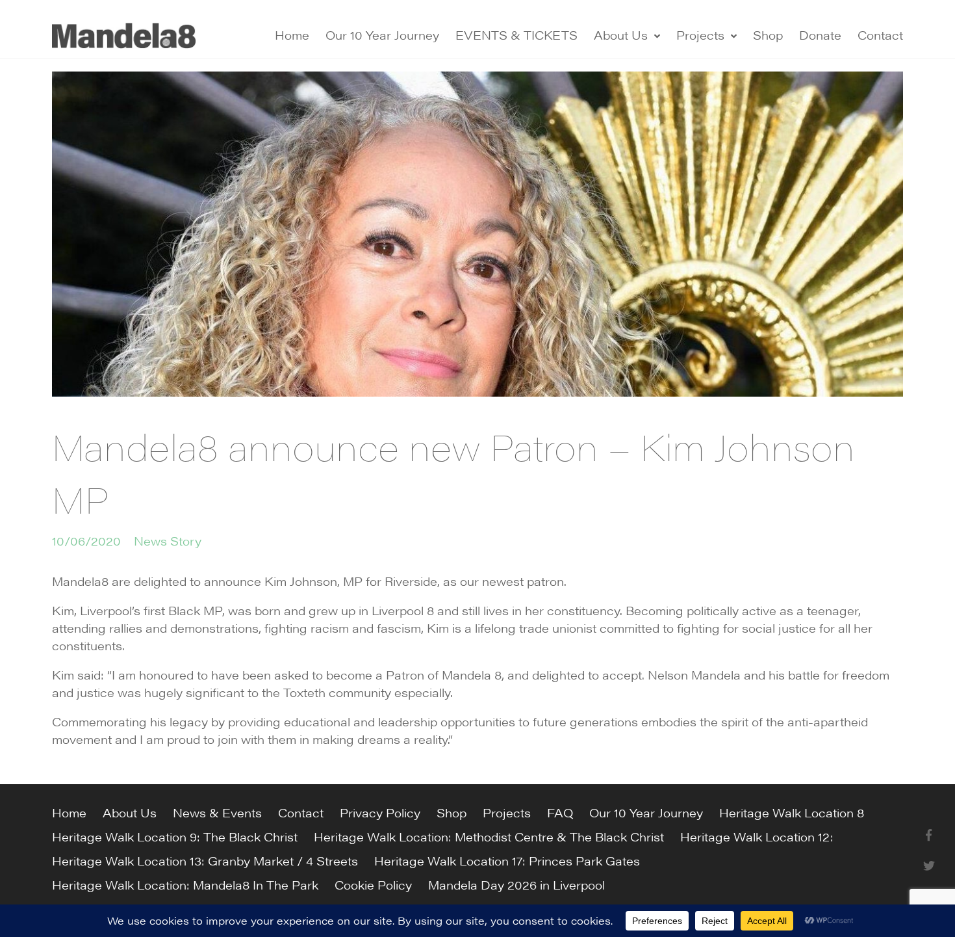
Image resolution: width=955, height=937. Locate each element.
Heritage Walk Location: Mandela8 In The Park (185, 885)
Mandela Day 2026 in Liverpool (516, 885)
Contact (880, 35)
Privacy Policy (380, 812)
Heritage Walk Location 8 (791, 812)
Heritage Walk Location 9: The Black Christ (175, 836)
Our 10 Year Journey (382, 35)
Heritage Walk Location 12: (757, 836)
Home (292, 35)
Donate (820, 35)
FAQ (560, 812)
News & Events (217, 812)
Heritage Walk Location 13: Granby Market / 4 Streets (205, 860)
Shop (768, 35)
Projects (700, 35)
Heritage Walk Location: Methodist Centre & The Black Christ (489, 836)
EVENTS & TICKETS (516, 35)
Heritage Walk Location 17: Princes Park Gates (507, 860)
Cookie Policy (373, 885)
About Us (621, 35)
